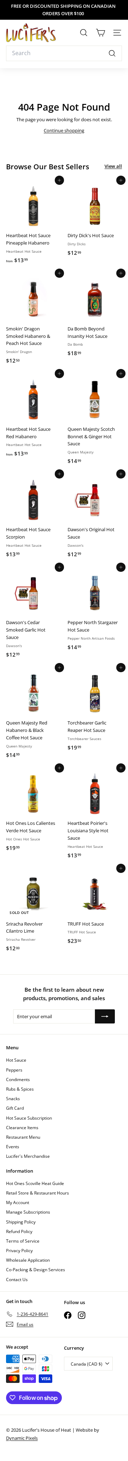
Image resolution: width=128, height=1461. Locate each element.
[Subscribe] (105, 1016)
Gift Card (15, 1108)
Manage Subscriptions (28, 1212)
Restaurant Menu (23, 1137)
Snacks (13, 1099)
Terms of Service (22, 1241)
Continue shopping (64, 130)
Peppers (14, 1070)
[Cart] (100, 32)
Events (12, 1147)
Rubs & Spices (20, 1089)
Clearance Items (22, 1128)
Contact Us (17, 1280)
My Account (17, 1202)
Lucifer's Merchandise (28, 1156)
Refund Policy (19, 1231)
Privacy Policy (19, 1251)
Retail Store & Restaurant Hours (37, 1193)
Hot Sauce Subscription (29, 1118)
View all (113, 166)
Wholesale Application (28, 1260)
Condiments (18, 1079)
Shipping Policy (21, 1222)
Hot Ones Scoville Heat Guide (35, 1183)
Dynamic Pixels (22, 1438)
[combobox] (64, 53)
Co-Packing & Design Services (35, 1270)
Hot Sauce (16, 1060)
